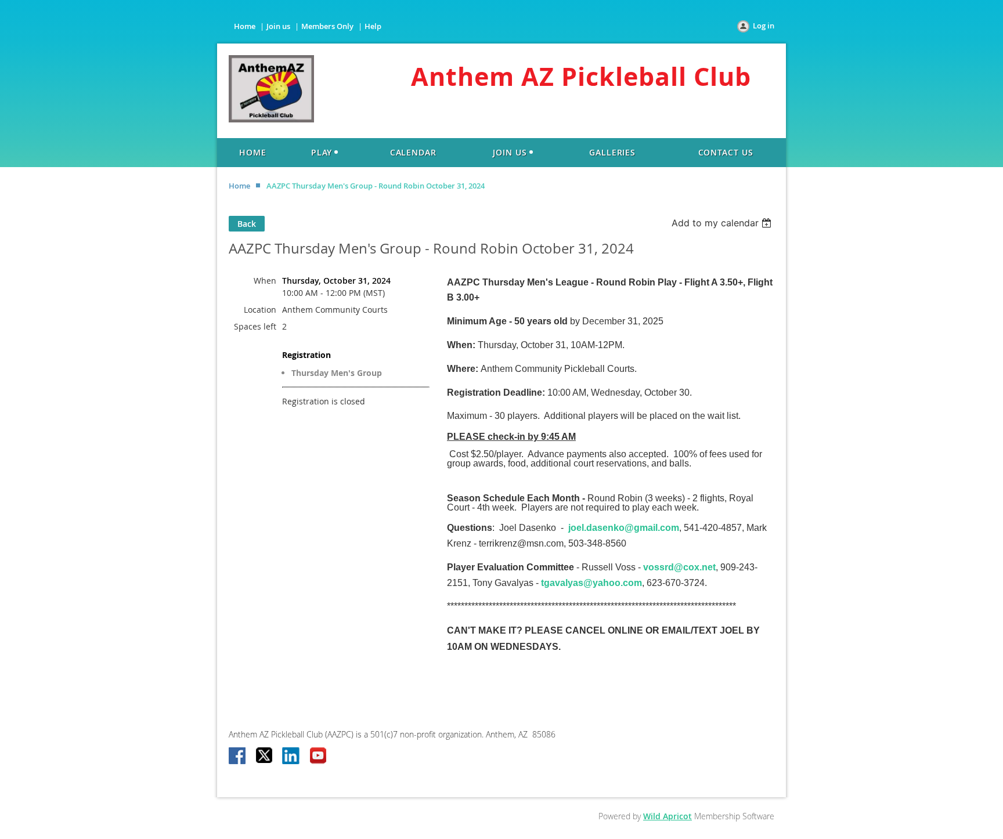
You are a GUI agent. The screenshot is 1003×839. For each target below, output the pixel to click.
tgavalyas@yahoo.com (591, 583)
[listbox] (723, 223)
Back (246, 223)
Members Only (327, 26)
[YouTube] (318, 756)
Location (260, 309)
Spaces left (255, 326)
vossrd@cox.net (679, 567)
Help (373, 26)
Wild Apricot (667, 816)
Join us (278, 26)
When (265, 280)
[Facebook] (238, 756)
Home (244, 26)
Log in (763, 25)
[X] (264, 756)
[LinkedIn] (291, 756)
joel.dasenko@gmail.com (623, 528)
